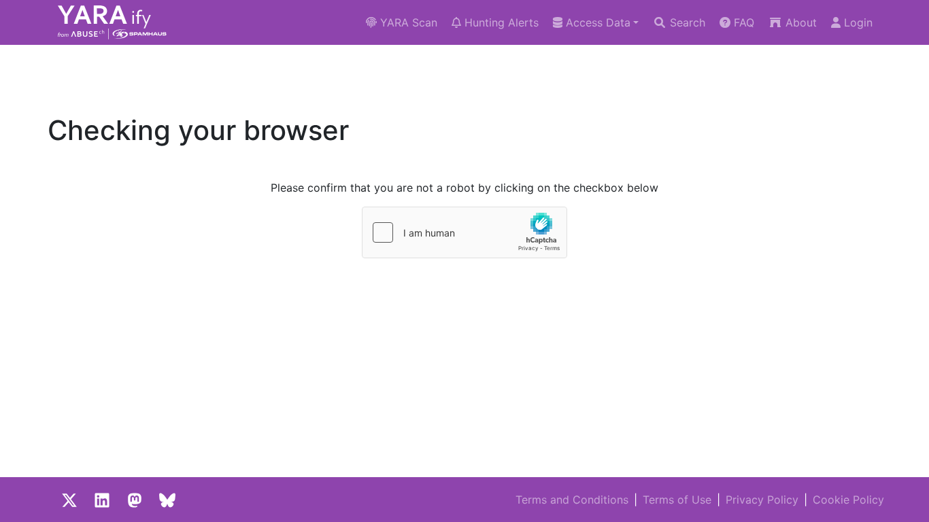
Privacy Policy (762, 499)
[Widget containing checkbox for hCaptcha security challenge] (464, 232)
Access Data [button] (596, 22)
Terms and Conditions (572, 499)
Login (857, 22)
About (799, 22)
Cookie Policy (848, 499)
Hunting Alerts (500, 22)
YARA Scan (407, 22)
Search (685, 22)
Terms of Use (677, 499)
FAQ (742, 22)
